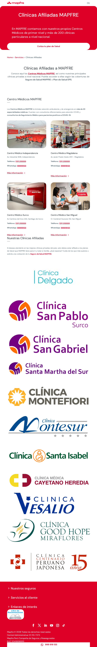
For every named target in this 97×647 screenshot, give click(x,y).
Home (10, 57)
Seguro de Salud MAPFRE (41, 254)
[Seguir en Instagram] (57, 625)
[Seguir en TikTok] (63, 625)
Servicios (19, 57)
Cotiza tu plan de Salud (48, 46)
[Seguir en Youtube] (51, 625)
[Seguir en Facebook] (33, 625)
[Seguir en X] (39, 625)
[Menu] (88, 3)
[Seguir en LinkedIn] (45, 625)
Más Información (15, 173)
